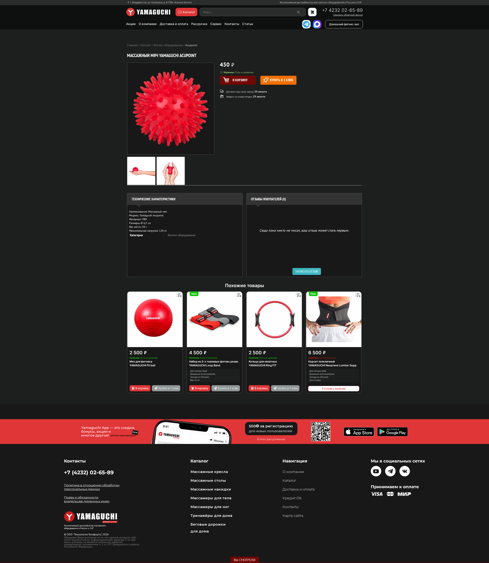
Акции (131, 24)
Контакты (232, 24)
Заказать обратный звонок (348, 15)
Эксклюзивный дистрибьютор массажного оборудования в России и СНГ (321, 2)
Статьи (247, 24)
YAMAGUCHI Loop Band (204, 365)
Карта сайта (293, 516)
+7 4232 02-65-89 (342, 10)
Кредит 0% (292, 498)
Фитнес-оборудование (182, 235)
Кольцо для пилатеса (263, 361)
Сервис (216, 24)
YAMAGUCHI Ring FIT (262, 365)
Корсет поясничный (321, 361)
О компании (148, 24)
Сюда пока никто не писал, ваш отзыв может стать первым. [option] (304, 230)
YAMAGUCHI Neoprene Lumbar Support (334, 365)
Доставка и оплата (174, 24)
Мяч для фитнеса (141, 361)
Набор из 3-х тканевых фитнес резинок (215, 361)
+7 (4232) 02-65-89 (89, 472)
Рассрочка (199, 24)
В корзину (142, 388)
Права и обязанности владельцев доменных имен (86, 499)
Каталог (289, 480)
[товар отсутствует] (312, 12)
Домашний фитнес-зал (344, 24)
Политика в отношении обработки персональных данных (91, 487)
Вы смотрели (244, 560)
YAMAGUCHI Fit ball (142, 365)
